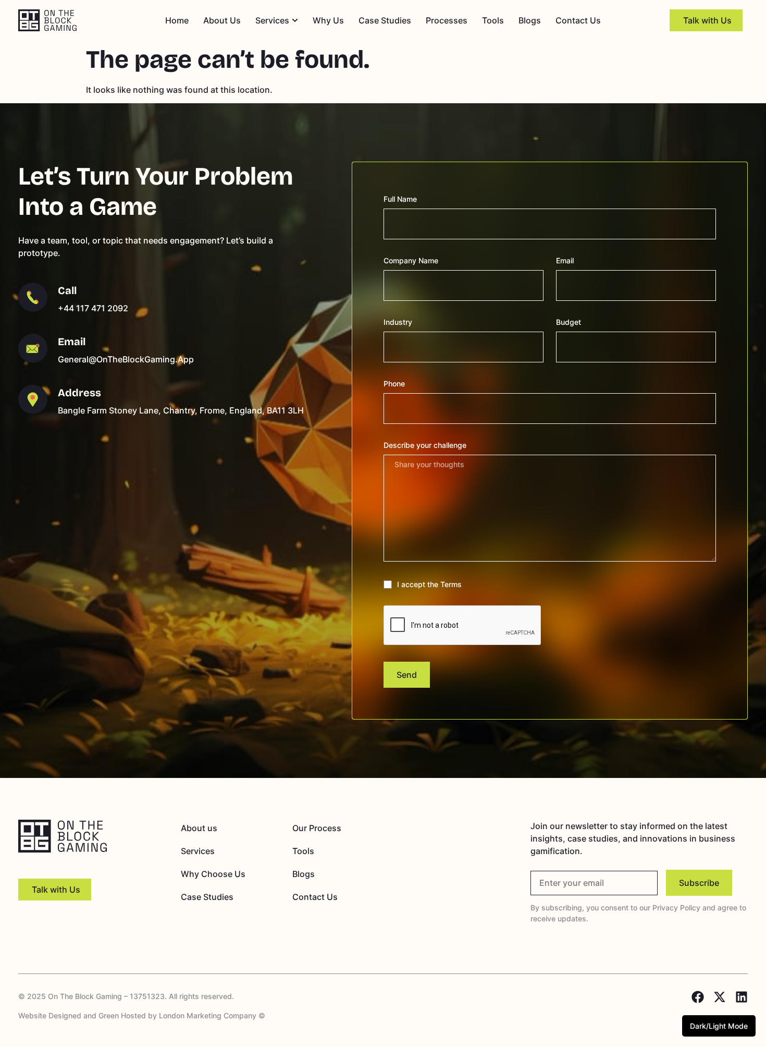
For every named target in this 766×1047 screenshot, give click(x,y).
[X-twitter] (719, 997)
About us (199, 828)
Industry (398, 322)
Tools (303, 851)
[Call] (32, 297)
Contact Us (315, 897)
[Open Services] (295, 20)
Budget (568, 322)
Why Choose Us (213, 874)
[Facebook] (697, 997)
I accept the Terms (429, 584)
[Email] (32, 348)
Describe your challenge (425, 445)
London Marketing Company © (212, 1015)
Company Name (411, 260)
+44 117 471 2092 (93, 308)
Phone (394, 383)
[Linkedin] (741, 997)
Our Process (316, 828)
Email (565, 260)
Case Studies (207, 897)
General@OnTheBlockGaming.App (126, 359)
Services (198, 851)
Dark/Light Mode (719, 1025)
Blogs (303, 874)
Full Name (400, 198)
